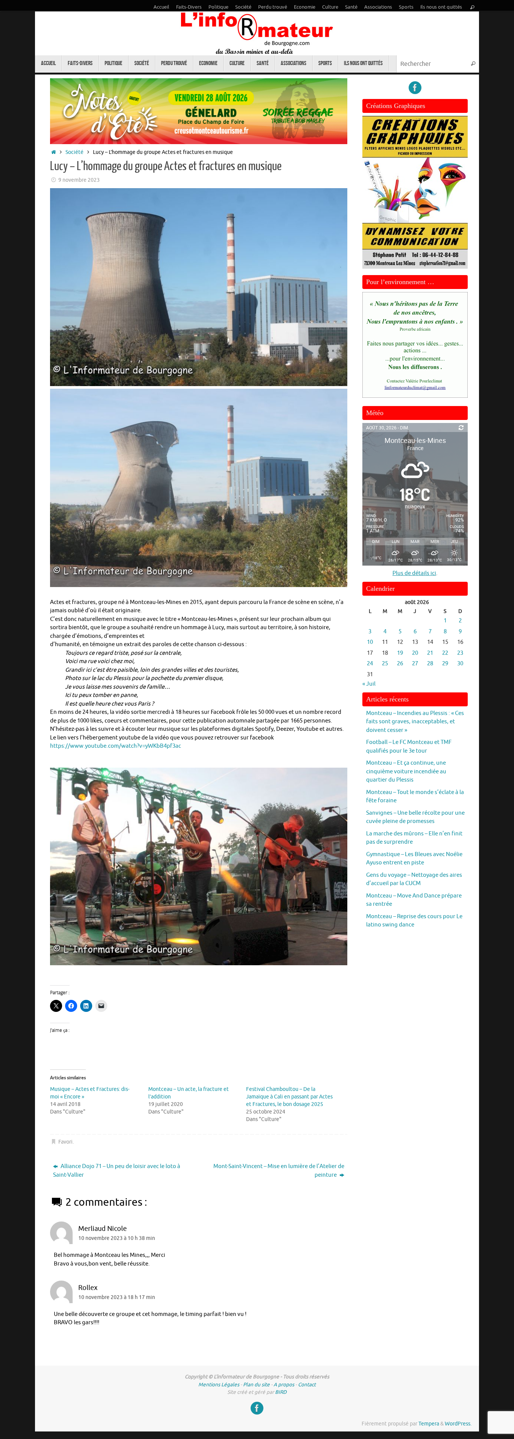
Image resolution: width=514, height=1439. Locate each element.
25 (385, 663)
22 (445, 653)
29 (445, 663)
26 (400, 663)
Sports (406, 7)
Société (243, 7)
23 (460, 653)
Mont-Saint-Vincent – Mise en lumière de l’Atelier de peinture (278, 1171)
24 (370, 663)
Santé (351, 7)
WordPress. (458, 1424)
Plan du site (256, 1384)
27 (415, 663)
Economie (304, 7)
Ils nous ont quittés (441, 7)
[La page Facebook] (415, 87)
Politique (218, 7)
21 (430, 653)
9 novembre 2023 (79, 180)
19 (400, 653)
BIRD (281, 1392)
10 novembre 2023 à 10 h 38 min (116, 1238)
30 (460, 663)
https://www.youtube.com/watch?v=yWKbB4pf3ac (115, 746)
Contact (307, 1384)
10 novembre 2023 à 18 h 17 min (116, 1297)
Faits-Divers (189, 7)
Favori (65, 1142)
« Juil (369, 684)
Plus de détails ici (414, 573)
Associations (378, 7)
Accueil (161, 7)
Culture (330, 7)
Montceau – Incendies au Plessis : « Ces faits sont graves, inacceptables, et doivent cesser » (415, 722)
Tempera (428, 1424)
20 (415, 653)
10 (370, 642)
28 (430, 663)
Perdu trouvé (272, 7)
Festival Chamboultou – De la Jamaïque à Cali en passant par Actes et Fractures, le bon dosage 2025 (289, 1096)
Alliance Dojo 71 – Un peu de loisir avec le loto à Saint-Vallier (116, 1171)
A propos (284, 1384)
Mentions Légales (218, 1384)
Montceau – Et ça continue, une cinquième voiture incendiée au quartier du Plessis (406, 771)
